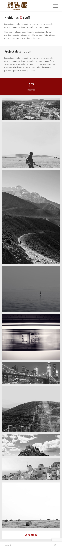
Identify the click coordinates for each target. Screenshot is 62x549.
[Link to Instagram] (55, 545)
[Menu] (53, 6)
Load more (31, 535)
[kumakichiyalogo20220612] (26, 6)
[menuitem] (53, 6)
